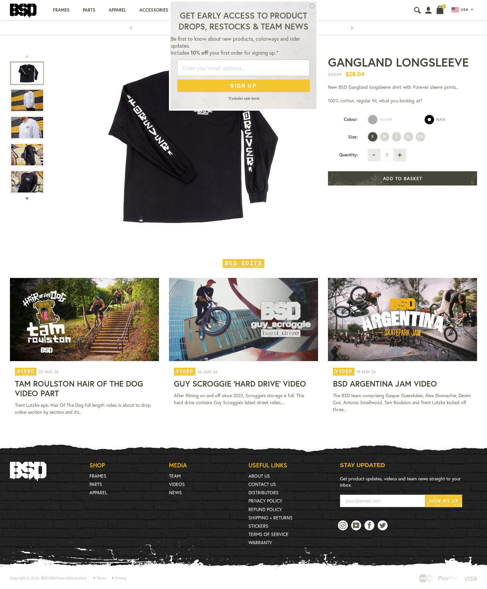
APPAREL (98, 492)
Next (354, 28)
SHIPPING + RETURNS (270, 517)
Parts (89, 10)
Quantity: (348, 155)
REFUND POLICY (265, 509)
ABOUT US (259, 476)
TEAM (175, 476)
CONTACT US (262, 484)
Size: (353, 137)
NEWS (175, 492)
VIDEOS (177, 484)
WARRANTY (260, 542)
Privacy (121, 578)
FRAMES (97, 476)
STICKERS (258, 526)
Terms (101, 578)
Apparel (117, 10)
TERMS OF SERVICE (268, 534)
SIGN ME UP (444, 501)
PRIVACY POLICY (265, 501)
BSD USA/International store (64, 578)
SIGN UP (243, 85)
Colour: (351, 119)
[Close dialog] (312, 6)
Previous (132, 28)
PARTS (95, 484)
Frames (61, 10)
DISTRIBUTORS (263, 492)
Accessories (153, 10)
